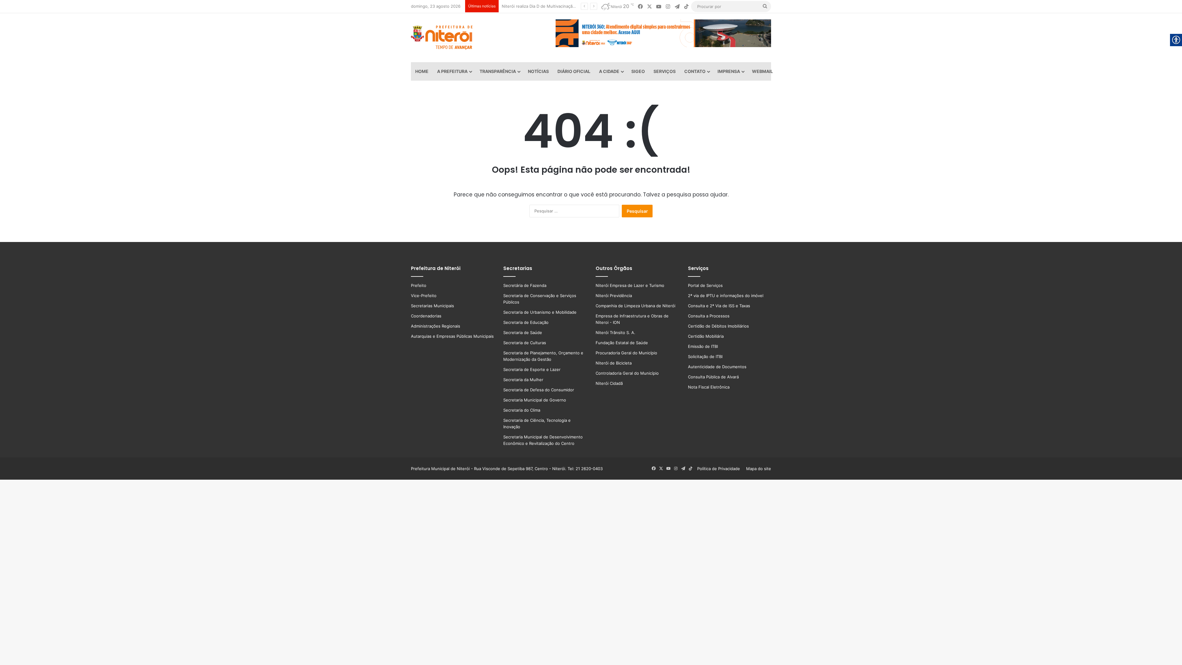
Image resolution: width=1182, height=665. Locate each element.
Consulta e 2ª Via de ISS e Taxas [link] (719, 305)
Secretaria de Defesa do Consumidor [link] (538, 389)
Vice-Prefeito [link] (423, 295)
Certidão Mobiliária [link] (706, 336)
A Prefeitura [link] (452, 71)
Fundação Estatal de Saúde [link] (622, 342)
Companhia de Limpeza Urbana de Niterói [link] (635, 305)
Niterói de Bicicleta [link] (614, 363)
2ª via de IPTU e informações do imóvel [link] (725, 295)
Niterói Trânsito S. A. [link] (615, 332)
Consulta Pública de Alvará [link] (713, 376)
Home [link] (421, 71)
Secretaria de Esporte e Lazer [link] (532, 369)
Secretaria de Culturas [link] (524, 342)
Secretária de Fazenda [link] (524, 285)
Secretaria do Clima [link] (521, 410)
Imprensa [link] (729, 71)
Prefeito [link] (418, 285)
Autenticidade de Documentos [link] (717, 366)
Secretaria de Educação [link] (526, 322)
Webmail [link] (762, 71)
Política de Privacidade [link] (720, 468)
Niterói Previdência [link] (614, 295)
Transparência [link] (498, 71)
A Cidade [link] (609, 71)
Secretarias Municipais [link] (432, 305)
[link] (640, 6)
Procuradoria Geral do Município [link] (626, 352)
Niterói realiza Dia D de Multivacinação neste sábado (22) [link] (554, 6)
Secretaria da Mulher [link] (523, 379)
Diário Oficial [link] (573, 71)
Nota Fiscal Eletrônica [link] (709, 387)
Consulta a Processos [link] (709, 315)
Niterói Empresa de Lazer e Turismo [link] (630, 285)
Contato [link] (695, 71)
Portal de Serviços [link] (705, 285)
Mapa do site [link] (757, 468)
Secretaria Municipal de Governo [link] (534, 399)
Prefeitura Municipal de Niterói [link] (440, 468)
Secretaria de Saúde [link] (522, 332)
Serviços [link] (664, 71)
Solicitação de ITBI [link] (705, 356)
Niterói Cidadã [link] (609, 383)
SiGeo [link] (638, 71)
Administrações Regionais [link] (435, 326)
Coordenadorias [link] (426, 315)
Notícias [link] (538, 71)
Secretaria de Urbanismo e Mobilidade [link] (540, 312)
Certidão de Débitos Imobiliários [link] (718, 326)
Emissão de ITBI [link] (703, 346)
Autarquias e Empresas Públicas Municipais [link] (452, 336)
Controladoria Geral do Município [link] (627, 373)
